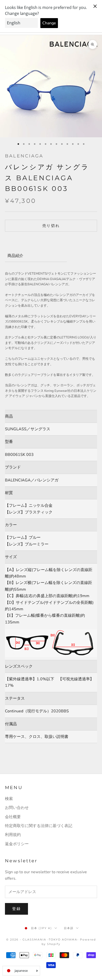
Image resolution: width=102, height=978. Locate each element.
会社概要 (13, 817)
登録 (16, 908)
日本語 (69, 928)
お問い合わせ (17, 807)
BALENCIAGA (24, 156)
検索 (9, 798)
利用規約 (13, 834)
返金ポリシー (17, 844)
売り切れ (51, 225)
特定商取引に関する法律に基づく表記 (38, 826)
